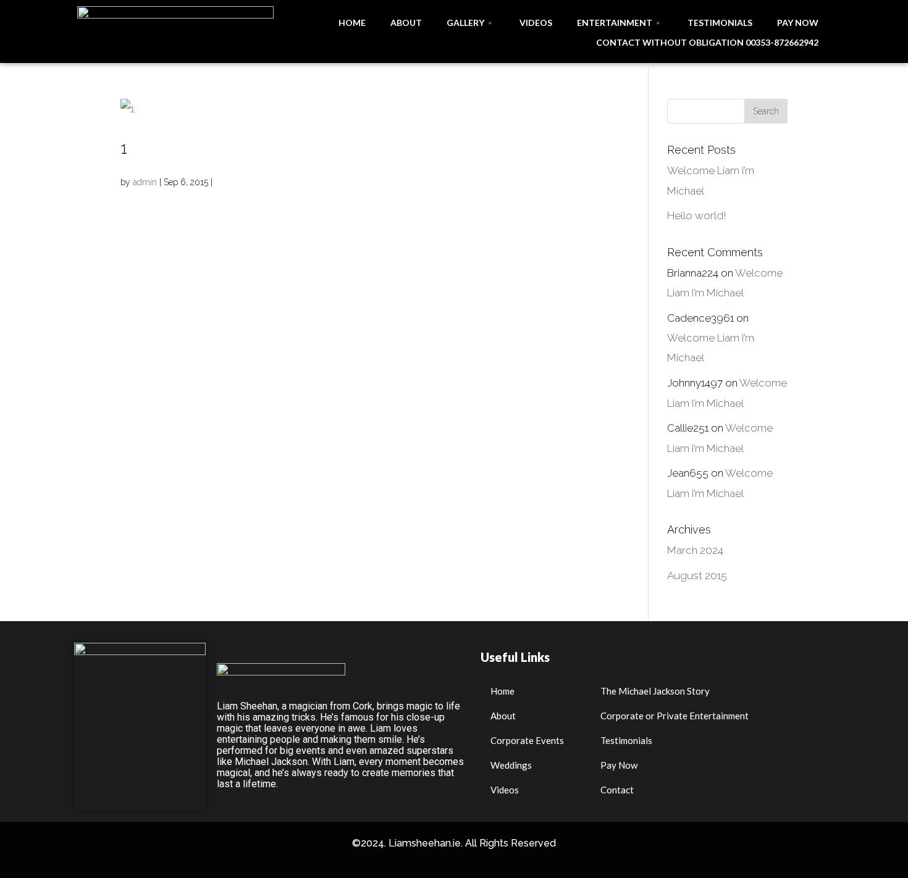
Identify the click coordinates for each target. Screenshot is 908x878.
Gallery (465, 22)
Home (352, 22)
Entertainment (614, 22)
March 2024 (695, 550)
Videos (535, 22)
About (406, 22)
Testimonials (719, 22)
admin (145, 182)
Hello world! (696, 215)
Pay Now (797, 22)
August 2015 (697, 575)
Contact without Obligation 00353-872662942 (707, 42)
